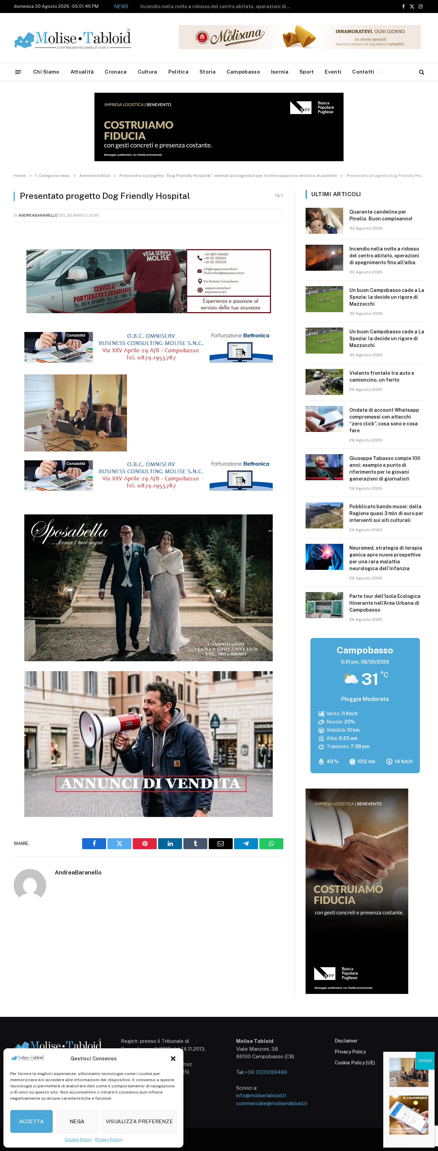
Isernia (279, 72)
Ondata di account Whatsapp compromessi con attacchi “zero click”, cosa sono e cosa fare (384, 420)
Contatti (363, 72)
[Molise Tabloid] (82, 38)
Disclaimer (346, 1041)
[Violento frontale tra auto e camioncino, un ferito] (324, 382)
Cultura (147, 72)
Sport (306, 72)
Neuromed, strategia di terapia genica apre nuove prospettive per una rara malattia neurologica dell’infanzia (385, 558)
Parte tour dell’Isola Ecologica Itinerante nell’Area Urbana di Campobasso (385, 603)
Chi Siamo (46, 72)
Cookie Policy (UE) (355, 1062)
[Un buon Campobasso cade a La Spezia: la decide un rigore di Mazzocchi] (324, 299)
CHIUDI (425, 1060)
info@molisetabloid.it (261, 1095)
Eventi (333, 72)
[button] (173, 1058)
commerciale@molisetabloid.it (271, 1103)
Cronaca (116, 72)
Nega (77, 1121)
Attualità (82, 72)
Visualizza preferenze (139, 1121)
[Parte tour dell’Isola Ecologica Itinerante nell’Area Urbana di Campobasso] (324, 605)
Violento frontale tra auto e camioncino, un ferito (381, 376)
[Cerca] (421, 72)
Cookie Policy (78, 1139)
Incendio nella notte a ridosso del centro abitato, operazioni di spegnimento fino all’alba (384, 255)
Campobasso (243, 72)
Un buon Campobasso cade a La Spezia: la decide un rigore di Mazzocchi (222, 6)
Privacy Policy (108, 1139)
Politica (178, 72)
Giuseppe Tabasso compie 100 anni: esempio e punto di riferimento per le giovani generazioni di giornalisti (384, 469)
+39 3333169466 (266, 1072)
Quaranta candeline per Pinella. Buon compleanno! (380, 215)
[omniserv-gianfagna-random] (148, 360)
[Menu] (18, 72)
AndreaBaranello (38, 215)
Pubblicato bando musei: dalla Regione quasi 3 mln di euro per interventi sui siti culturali (386, 513)
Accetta (31, 1121)
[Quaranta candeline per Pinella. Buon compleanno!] (324, 221)
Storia (207, 72)
